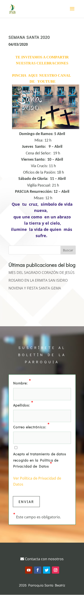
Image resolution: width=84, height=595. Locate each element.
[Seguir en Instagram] (55, 570)
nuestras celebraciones (42, 63)
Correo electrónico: (31, 426)
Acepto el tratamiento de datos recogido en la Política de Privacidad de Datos (39, 459)
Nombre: (22, 382)
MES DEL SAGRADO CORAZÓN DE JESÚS (42, 272)
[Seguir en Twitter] (46, 570)
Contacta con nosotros (44, 558)
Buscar (68, 250)
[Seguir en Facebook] (37, 570)
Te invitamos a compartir (42, 57)
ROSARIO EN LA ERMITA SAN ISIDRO (38, 280)
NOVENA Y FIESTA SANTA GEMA (35, 288)
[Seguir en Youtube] (28, 570)
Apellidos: (23, 404)
